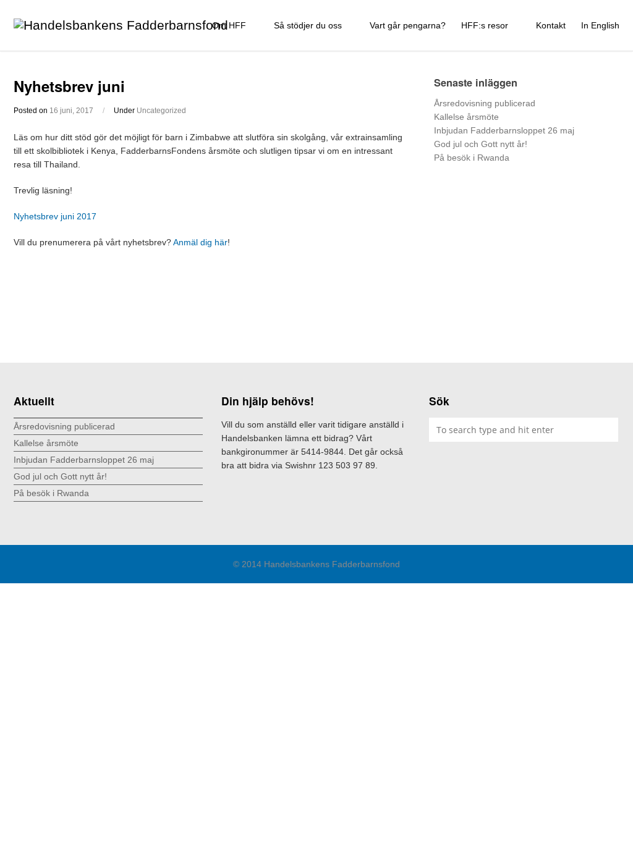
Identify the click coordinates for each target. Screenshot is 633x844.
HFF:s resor (486, 25)
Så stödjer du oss (309, 25)
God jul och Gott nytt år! (480, 144)
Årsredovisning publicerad (484, 103)
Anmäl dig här (200, 242)
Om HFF (230, 25)
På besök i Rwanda (471, 157)
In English (600, 25)
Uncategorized (161, 110)
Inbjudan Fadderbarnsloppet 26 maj (504, 130)
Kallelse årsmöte (466, 117)
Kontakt (551, 25)
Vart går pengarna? (408, 25)
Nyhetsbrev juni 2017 (55, 216)
